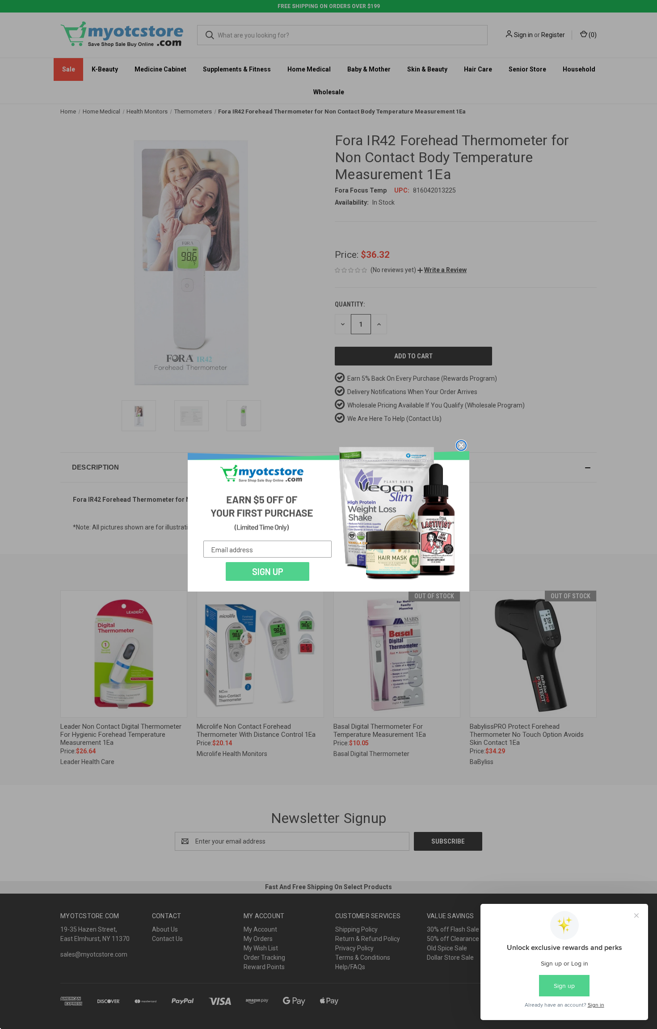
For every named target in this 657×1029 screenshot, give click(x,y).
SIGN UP (267, 571)
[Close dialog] (461, 445)
